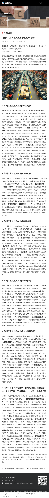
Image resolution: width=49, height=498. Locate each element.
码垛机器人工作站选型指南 (15, 468)
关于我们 (27, 493)
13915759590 (18, 51)
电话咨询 (18, 496)
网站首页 (6, 496)
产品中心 (35, 493)
